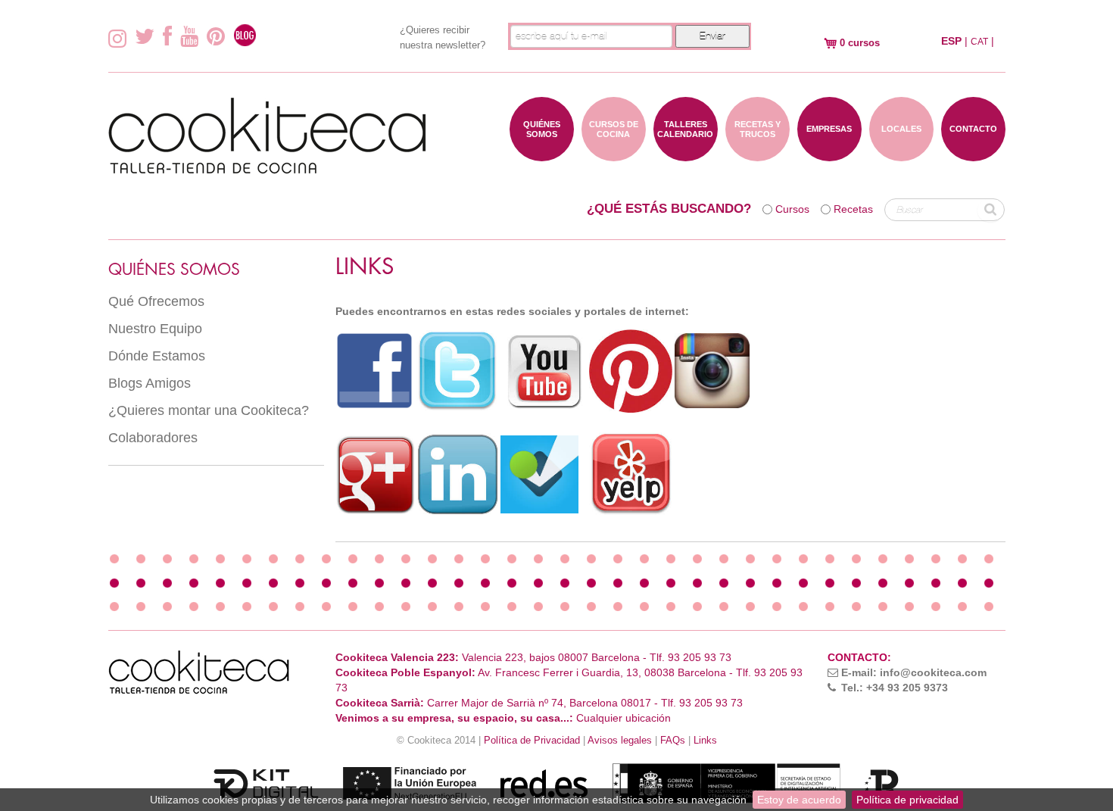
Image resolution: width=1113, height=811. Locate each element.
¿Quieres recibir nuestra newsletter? (442, 37)
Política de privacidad (907, 800)
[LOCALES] (901, 154)
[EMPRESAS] (829, 154)
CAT (979, 41)
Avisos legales (620, 740)
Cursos (792, 209)
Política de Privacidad (532, 740)
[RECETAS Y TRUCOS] (757, 154)
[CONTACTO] (973, 154)
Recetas (853, 209)
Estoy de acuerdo (799, 800)
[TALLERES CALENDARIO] (685, 154)
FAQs (672, 740)
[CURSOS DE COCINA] (613, 154)
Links (705, 740)
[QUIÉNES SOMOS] (542, 154)
